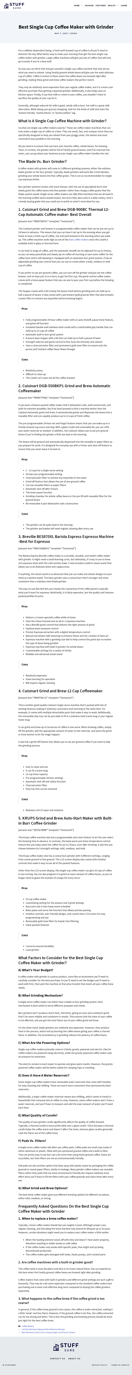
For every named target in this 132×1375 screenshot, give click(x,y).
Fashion (89, 5)
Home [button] (77, 5)
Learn (124, 5)
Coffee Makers (28, 1326)
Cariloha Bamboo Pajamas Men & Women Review (43, 1329)
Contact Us (57, 1358)
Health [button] (112, 5)
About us (74, 1358)
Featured (101, 5)
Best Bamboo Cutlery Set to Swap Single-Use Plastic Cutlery (48, 1332)
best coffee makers (79, 239)
